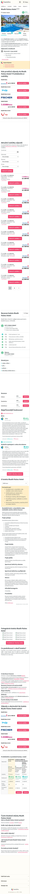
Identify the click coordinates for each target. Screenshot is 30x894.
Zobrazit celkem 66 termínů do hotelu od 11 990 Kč (15, 118)
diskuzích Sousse (9, 697)
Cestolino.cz (4, 405)
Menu (26, 2)
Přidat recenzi (24, 34)
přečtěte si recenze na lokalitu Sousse (17, 688)
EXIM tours (14, 146)
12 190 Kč (25, 190)
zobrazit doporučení (23, 852)
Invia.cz (3, 396)
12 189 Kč (25, 178)
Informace (4, 881)
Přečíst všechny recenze (15, 474)
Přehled (4, 33)
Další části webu (5, 876)
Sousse (8, 12)
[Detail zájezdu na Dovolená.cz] (25, 200)
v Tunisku (11, 822)
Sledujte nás (4, 885)
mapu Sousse (22, 692)
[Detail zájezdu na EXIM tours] (25, 176)
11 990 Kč (25, 203)
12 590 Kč (25, 224)
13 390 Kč (25, 235)
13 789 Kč (25, 246)
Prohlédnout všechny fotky (15, 643)
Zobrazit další (5, 59)
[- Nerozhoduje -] (9, 157)
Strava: (2, 164)
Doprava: (3, 159)
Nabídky (9, 33)
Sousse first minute (9, 66)
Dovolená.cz (8, 146)
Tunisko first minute (9, 683)
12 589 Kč (25, 214)
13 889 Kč (25, 257)
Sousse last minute (9, 64)
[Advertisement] (15, 132)
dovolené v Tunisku (19, 679)
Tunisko (4, 12)
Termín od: (3, 150)
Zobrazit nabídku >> (23, 83)
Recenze (18, 33)
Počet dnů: (3, 154)
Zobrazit (26, 396)
